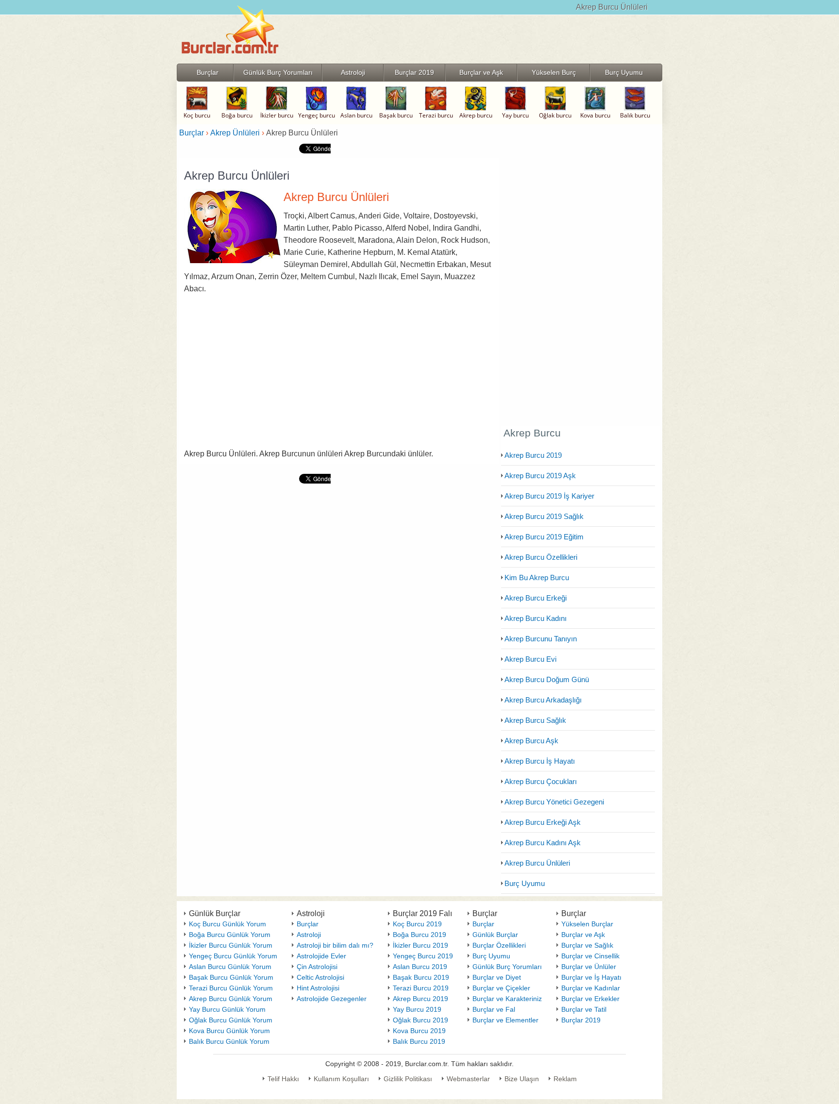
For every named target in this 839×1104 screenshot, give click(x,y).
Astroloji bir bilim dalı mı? (335, 945)
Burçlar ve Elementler (505, 1020)
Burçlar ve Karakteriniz (507, 999)
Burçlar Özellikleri (499, 945)
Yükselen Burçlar (587, 924)
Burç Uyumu (491, 956)
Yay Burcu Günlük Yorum (227, 1009)
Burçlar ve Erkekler (590, 999)
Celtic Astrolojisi (320, 977)
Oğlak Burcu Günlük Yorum (230, 1020)
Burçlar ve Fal (493, 1009)
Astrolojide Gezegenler (332, 999)
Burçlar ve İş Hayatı (591, 977)
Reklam (565, 1079)
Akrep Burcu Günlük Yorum (230, 999)
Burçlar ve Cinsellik (590, 956)
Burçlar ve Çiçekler (501, 988)
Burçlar (308, 924)
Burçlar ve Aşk (583, 934)
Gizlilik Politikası (408, 1079)
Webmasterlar (468, 1079)
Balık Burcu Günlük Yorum (229, 1041)
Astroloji (309, 934)
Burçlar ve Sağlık (587, 945)
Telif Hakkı (283, 1079)
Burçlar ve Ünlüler (588, 966)
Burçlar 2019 (581, 1020)
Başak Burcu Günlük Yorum (231, 977)
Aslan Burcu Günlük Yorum (230, 966)
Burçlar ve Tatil (583, 1009)
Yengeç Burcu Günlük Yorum (233, 956)
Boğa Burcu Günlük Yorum (229, 934)
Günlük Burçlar (495, 934)
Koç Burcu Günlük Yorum (227, 924)
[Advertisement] (338, 372)
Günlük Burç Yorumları (507, 966)
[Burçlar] (230, 60)
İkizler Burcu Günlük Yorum (230, 945)
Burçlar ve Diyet (496, 977)
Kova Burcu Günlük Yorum (229, 1031)
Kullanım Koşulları (341, 1079)
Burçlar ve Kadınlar (590, 988)
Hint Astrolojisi (318, 988)
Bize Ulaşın (521, 1079)
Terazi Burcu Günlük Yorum (231, 988)
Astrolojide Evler (321, 956)
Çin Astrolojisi (317, 966)
